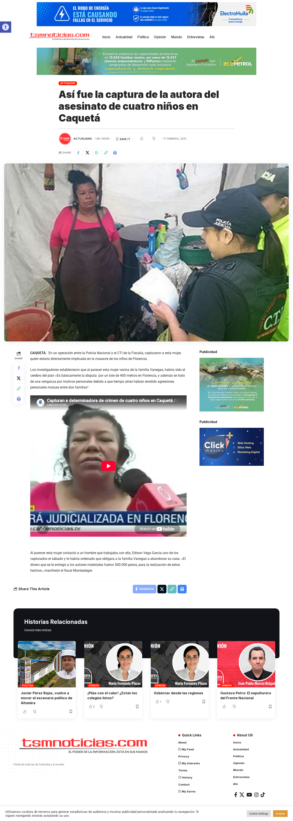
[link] (5, 27)
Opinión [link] (93, 685)
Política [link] (27, 685)
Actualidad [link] (68, 83)
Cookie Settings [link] (258, 813)
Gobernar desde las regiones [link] (178, 693)
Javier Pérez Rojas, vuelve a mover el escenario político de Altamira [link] (46, 698)
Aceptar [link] (280, 813)
